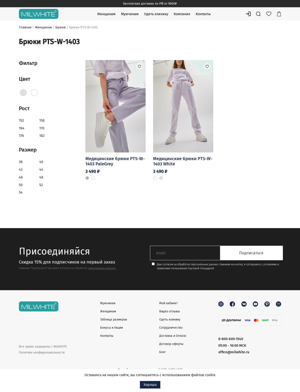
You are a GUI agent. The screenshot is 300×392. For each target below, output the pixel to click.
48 (41, 177)
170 (41, 128)
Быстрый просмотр (115, 134)
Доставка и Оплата (172, 336)
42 (21, 169)
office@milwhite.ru (233, 352)
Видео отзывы (169, 311)
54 (21, 192)
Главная (25, 27)
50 (21, 185)
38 (21, 162)
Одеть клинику (156, 14)
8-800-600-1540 (230, 339)
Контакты (203, 14)
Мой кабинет (168, 303)
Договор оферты (171, 344)
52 (41, 185)
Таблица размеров (113, 319)
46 (21, 177)
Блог (162, 352)
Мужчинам (130, 14)
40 (41, 162)
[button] (139, 66)
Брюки (60, 27)
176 (21, 136)
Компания (182, 14)
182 (42, 136)
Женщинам (106, 14)
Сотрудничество (171, 328)
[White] (34, 92)
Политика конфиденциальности (42, 352)
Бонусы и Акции (111, 328)
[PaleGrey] (23, 92)
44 (41, 169)
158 (42, 120)
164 (21, 128)
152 (21, 120)
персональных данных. (102, 268)
